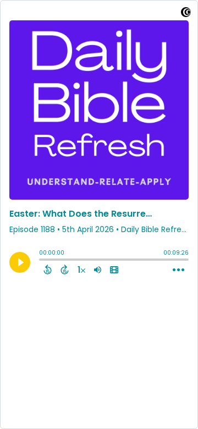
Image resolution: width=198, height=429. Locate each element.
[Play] (19, 262)
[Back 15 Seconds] (47, 269)
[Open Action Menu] (178, 270)
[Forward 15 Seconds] (64, 269)
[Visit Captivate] (186, 14)
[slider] (41, 260)
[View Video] (114, 269)
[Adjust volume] (98, 269)
